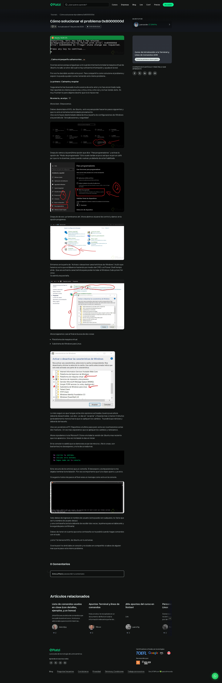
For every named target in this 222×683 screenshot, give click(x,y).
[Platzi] (55, 4)
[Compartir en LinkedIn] (145, 73)
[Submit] (66, 4)
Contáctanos (83, 671)
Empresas (125, 5)
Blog (134, 5)
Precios (157, 5)
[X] (56, 662)
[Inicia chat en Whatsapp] (215, 676)
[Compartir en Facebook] (135, 73)
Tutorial (54, 15)
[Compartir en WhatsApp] (150, 73)
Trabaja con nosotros (136, 671)
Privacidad (97, 671)
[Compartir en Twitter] (140, 73)
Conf (148, 5)
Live (141, 5)
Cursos (114, 5)
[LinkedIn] (65, 662)
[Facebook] (51, 662)
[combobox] (86, 4)
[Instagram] (60, 662)
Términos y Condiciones (114, 671)
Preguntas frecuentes (65, 671)
